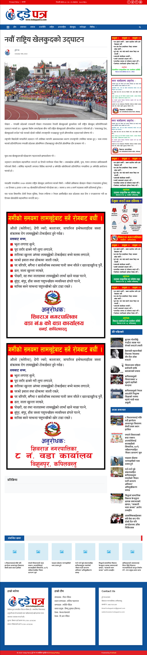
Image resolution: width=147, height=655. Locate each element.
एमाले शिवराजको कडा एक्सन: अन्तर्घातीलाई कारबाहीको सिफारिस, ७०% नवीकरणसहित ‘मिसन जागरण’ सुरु (133, 444)
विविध (92, 27)
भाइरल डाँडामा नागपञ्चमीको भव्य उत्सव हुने (132, 461)
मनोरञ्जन (83, 27)
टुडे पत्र (17, 50)
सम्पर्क (23, 2)
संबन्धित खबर (14, 538)
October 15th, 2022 (21, 54)
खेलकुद (73, 27)
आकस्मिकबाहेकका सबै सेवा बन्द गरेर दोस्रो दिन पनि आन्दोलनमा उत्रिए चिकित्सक (133, 522)
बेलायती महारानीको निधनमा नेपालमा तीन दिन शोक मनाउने (133, 355)
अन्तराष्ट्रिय (62, 27)
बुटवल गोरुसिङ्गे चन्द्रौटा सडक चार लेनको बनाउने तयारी (133, 343)
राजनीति (42, 27)
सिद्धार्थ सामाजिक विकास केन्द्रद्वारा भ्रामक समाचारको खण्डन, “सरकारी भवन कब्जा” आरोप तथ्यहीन (133, 503)
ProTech (113, 652)
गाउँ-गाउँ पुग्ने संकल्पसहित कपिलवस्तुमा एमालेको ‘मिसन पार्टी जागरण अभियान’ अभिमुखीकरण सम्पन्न (132, 479)
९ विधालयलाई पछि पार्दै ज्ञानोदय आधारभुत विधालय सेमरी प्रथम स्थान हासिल (133, 424)
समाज (32, 27)
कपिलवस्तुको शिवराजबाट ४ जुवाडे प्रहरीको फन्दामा (131, 381)
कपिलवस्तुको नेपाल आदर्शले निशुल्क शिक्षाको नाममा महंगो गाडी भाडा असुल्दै (133, 397)
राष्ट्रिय (51, 27)
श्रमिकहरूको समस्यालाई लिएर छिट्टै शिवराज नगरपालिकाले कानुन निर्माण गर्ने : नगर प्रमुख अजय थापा (132, 567)
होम (14, 27)
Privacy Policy (14, 2)
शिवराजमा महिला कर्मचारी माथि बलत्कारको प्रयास (133, 368)
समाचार (23, 27)
